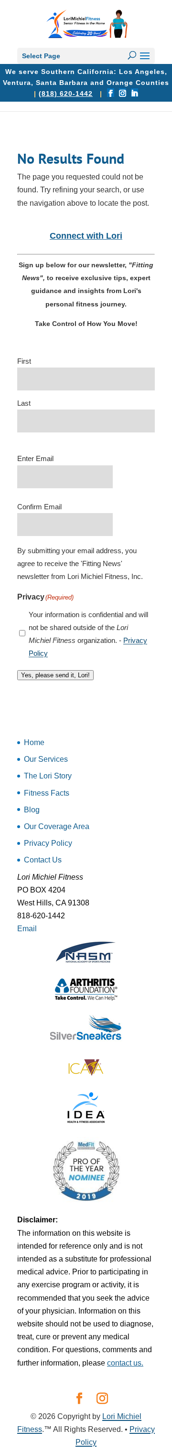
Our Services (46, 759)
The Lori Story (48, 776)
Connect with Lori (86, 236)
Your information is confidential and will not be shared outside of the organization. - (88, 634)
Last (24, 403)
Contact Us (43, 860)
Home (34, 742)
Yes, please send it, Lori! (55, 675)
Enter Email (35, 458)
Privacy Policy (48, 843)
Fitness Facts (46, 793)
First (24, 361)
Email (27, 929)
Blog (32, 810)
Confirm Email (39, 507)
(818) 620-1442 (66, 93)
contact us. (125, 1363)
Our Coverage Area (56, 826)
